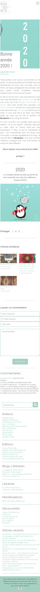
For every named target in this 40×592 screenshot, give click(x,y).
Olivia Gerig (7, 435)
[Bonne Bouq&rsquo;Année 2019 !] (8, 280)
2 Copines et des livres (11, 470)
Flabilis (5, 514)
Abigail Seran (7, 418)
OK (20, 588)
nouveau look (27, 100)
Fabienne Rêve (6, 378)
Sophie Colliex (8, 437)
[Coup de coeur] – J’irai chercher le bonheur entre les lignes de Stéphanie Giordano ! (20, 554)
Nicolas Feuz (7, 430)
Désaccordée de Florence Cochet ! (16, 557)
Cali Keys (21, 110)
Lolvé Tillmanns (9, 424)
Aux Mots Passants (10, 488)
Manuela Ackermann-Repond (14, 426)
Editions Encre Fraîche (11, 452)
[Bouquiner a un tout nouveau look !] (8, 258)
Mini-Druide (7, 519)
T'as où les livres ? (9, 476)
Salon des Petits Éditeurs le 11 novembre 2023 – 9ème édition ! (19, 565)
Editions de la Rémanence (13, 450)
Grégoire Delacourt (10, 420)
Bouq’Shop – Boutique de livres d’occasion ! (20, 534)
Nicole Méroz (7, 432)
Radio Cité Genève (8, 107)
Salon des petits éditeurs (12, 501)
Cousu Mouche (8, 448)
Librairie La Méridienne (11, 490)
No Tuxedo (6, 521)
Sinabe (5, 523)
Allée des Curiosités (10, 472)
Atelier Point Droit (9, 512)
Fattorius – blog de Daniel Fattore (16, 474)
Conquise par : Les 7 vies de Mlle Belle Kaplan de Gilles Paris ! (18, 569)
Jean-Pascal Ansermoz (11, 422)
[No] (37, 584)
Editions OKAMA (9, 454)
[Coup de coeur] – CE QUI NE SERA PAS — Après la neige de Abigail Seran (19, 541)
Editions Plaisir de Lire (11, 456)
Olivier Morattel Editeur (12, 459)
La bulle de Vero (9, 516)
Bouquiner (4, 74)
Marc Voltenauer (9, 428)
